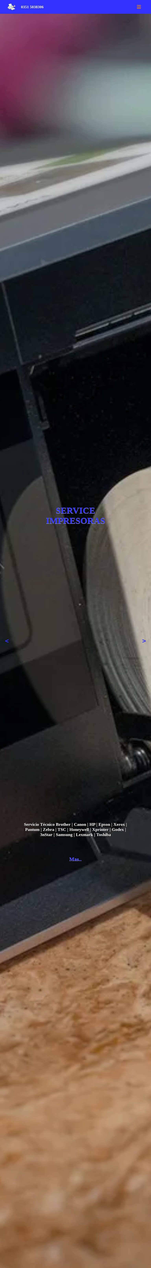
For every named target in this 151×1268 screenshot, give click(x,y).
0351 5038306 (32, 7)
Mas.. (75, 859)
